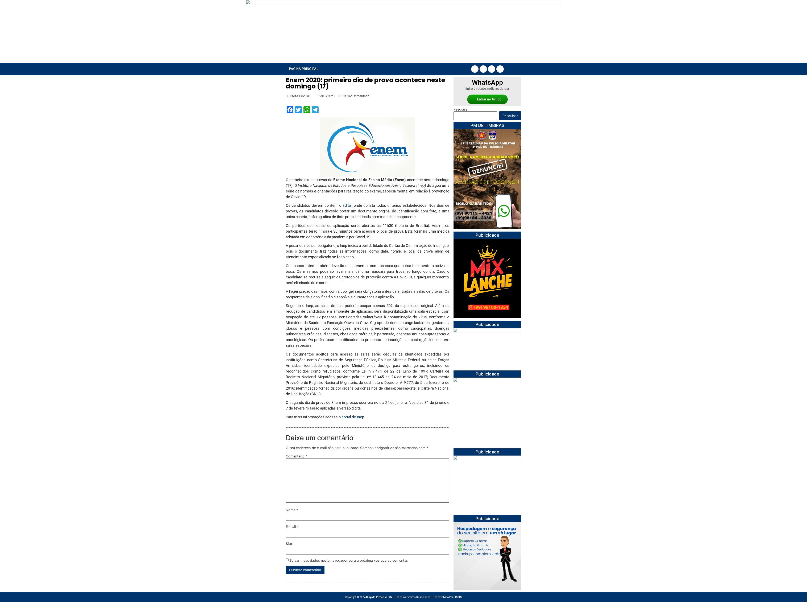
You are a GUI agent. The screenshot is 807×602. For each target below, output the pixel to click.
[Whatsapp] (500, 69)
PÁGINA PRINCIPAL (303, 69)
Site (289, 543)
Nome (292, 509)
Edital (347, 205)
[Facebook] (475, 69)
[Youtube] (491, 69)
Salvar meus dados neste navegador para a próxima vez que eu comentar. (349, 560)
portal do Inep (353, 417)
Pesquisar (461, 109)
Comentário (296, 456)
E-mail (292, 526)
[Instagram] (483, 69)
